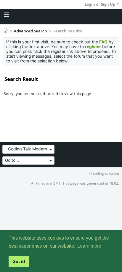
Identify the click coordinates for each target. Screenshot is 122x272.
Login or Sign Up (100, 4)
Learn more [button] (89, 246)
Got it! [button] (18, 261)
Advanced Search (30, 31)
